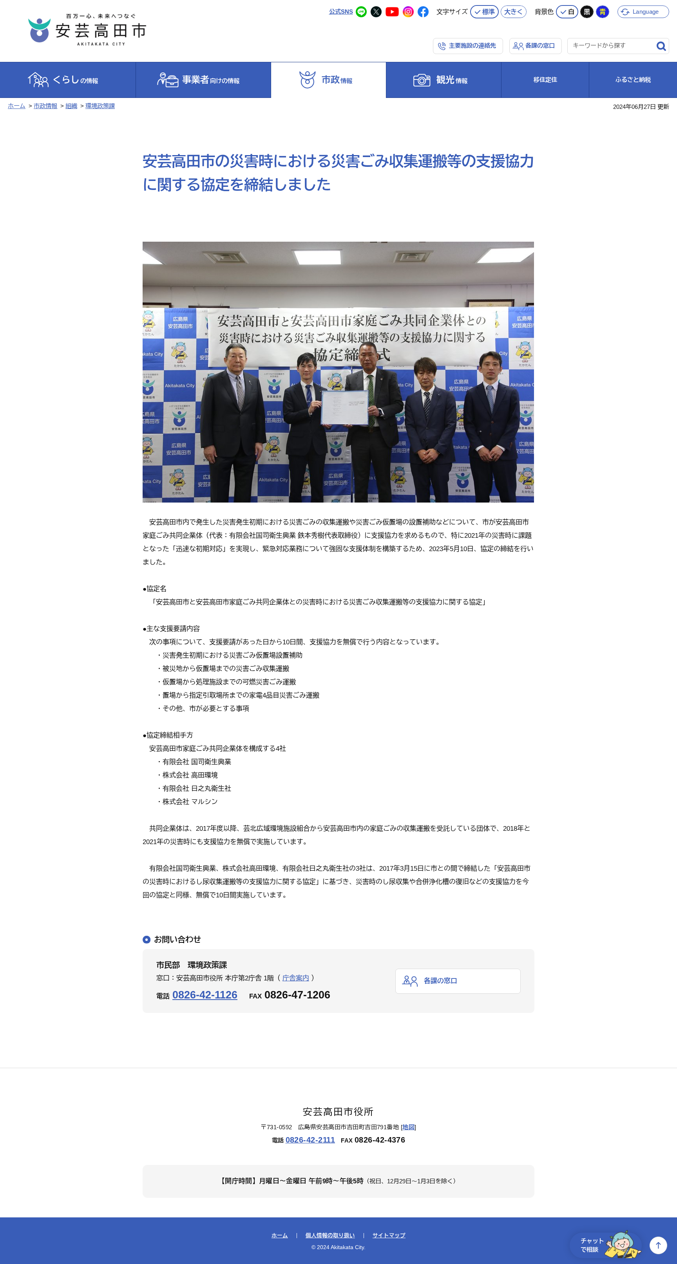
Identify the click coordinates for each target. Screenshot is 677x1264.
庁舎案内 (295, 978)
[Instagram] (408, 11)
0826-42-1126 (204, 995)
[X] (376, 11)
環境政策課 (100, 106)
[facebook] (423, 11)
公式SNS (341, 11)
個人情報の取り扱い (330, 1236)
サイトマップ (389, 1236)
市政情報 (45, 106)
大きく (513, 11)
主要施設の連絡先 (472, 45)
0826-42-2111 (310, 1140)
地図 (408, 1127)
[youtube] (392, 11)
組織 (71, 106)
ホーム (16, 106)
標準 (488, 11)
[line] (361, 11)
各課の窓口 (540, 45)
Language (646, 11)
